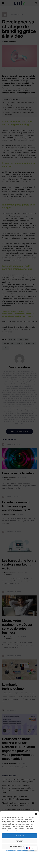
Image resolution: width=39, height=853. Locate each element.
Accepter (19, 836)
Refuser (19, 841)
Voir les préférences (19, 846)
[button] (36, 814)
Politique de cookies (10, 850)
